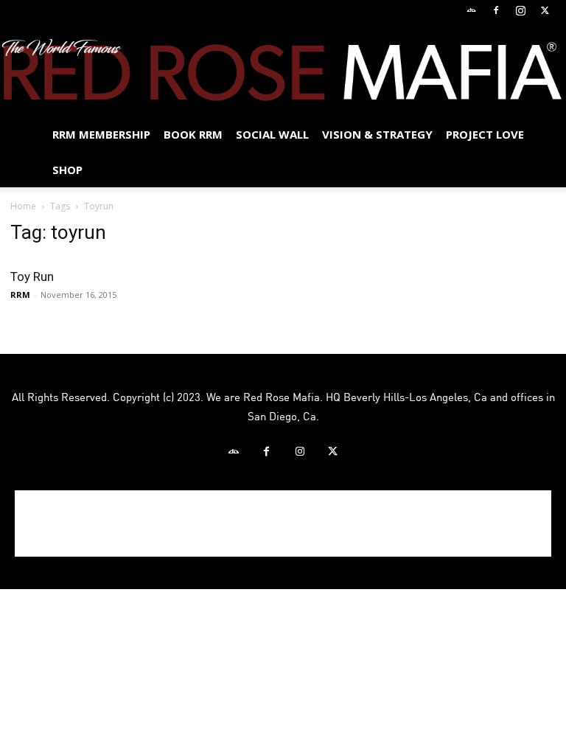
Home (23, 206)
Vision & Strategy (377, 134)
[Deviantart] (472, 10)
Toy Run (32, 276)
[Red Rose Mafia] (283, 70)
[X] (545, 10)
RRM (20, 294)
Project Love (485, 134)
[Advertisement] (283, 523)
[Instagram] (520, 10)
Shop (67, 169)
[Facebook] (496, 10)
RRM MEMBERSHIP (101, 134)
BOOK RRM (193, 134)
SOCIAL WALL (272, 134)
